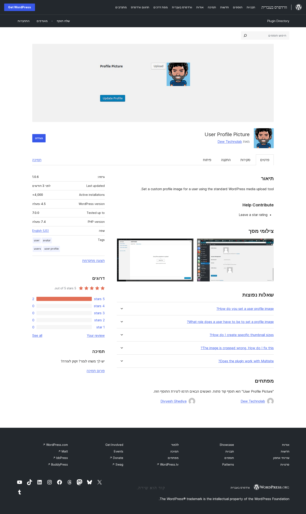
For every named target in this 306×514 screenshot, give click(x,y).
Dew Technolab (230, 141)
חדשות (285, 451)
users (37, 248)
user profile (51, 248)
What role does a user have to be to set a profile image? (230, 322)
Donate (116, 458)
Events (118, 451)
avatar (47, 240)
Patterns (228, 464)
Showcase (227, 444)
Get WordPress (19, 7)
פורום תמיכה (96, 371)
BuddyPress (58, 464)
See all (37, 335)
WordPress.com (55, 444)
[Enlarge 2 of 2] (188, 244)
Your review (96, 335)
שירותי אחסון (281, 458)
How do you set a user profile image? (245, 309)
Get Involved (114, 444)
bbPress (60, 458)
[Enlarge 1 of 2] (268, 244)
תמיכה (36, 160)
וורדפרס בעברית (240, 487)
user (37, 240)
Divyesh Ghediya (173, 401)
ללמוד (175, 444)
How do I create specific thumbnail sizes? (242, 335)
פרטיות (284, 464)
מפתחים (173, 458)
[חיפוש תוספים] (245, 35)
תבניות (229, 451)
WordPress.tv (168, 464)
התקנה (226, 160)
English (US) (40, 230)
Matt (63, 451)
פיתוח (207, 160)
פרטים (264, 160)
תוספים (229, 458)
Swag (117, 464)
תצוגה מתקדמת (93, 261)
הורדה (39, 138)
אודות (285, 444)
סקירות (245, 160)
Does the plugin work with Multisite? (246, 361)
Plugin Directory (278, 21)
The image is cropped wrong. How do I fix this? (237, 348)
